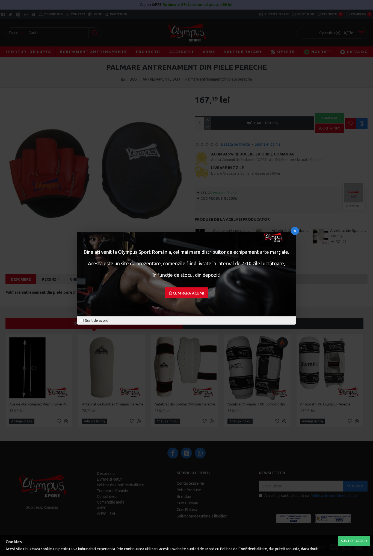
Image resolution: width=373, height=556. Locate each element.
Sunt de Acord (354, 541)
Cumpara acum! (188, 293)
